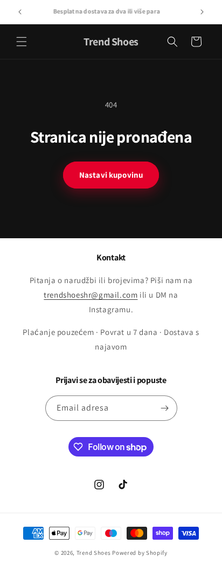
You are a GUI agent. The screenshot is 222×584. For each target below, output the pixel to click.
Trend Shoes (94, 552)
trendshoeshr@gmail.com (90, 295)
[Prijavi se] (165, 408)
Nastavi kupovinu (111, 175)
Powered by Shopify (140, 552)
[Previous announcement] (20, 12)
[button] (21, 41)
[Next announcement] (202, 12)
